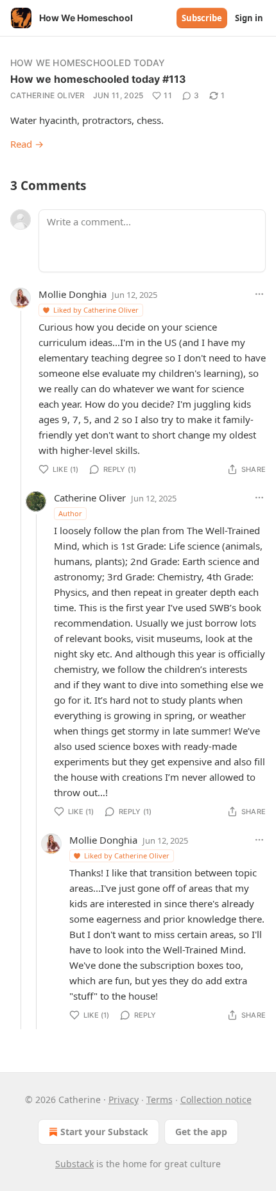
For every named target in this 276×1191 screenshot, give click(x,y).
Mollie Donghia (73, 294)
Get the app (201, 1132)
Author (70, 513)
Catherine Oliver (47, 95)
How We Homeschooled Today (87, 62)
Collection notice (216, 1099)
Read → (27, 143)
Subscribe (202, 18)
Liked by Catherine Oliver (96, 310)
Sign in (249, 18)
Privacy (123, 1099)
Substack (74, 1164)
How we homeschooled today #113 (98, 79)
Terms (159, 1099)
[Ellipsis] (259, 294)
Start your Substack (104, 1132)
